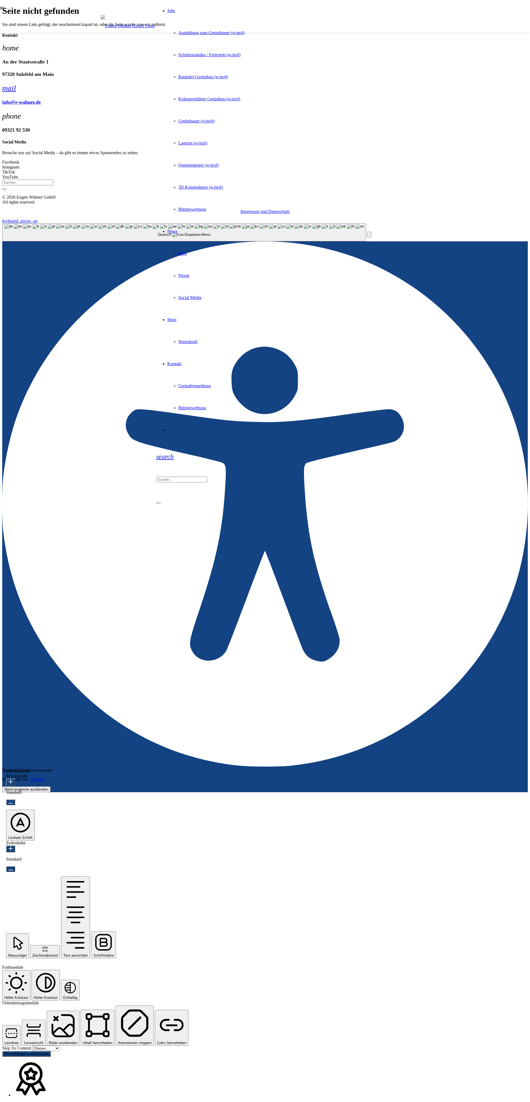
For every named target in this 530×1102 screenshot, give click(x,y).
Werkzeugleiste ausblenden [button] (26, 789)
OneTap (36, 779)
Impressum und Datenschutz (265, 211)
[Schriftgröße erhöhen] (10, 782)
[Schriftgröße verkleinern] (10, 802)
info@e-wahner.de (21, 102)
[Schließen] (158, 503)
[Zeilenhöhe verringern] (10, 869)
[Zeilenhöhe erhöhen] (10, 848)
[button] (165, 456)
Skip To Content (17, 1048)
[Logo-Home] (127, 25)
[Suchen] (4, 189)
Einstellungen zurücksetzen (26, 1054)
